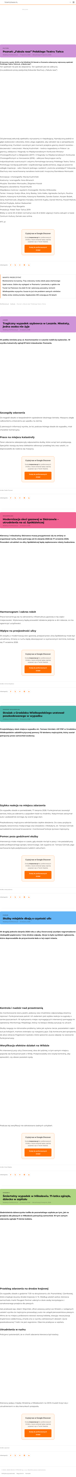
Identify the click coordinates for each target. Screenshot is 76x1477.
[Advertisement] (38, 104)
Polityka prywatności (8, 1473)
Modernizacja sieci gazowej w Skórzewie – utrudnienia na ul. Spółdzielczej (31, 521)
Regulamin (20, 1473)
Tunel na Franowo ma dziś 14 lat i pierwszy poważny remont (28, 288)
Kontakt (28, 1473)
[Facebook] (11, 265)
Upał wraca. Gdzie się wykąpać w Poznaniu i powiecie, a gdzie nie (31, 284)
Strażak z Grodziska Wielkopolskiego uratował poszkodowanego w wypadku (33, 714)
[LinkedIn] (29, 265)
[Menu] (73, 2)
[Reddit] (24, 265)
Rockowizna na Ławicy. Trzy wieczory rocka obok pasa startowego (31, 281)
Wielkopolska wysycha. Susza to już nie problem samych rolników (31, 291)
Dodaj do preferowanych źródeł (38, 248)
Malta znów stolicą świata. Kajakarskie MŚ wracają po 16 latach (29, 295)
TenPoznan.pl (4, 304)
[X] (15, 265)
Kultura (12, 304)
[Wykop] (20, 265)
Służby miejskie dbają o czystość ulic (27, 918)
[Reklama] (38, 26)
